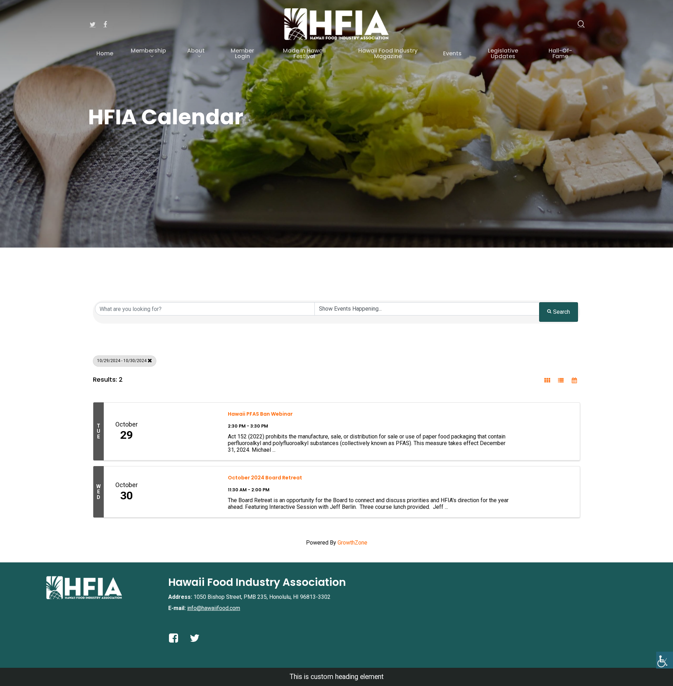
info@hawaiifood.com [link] (213, 608)
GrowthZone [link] (352, 542)
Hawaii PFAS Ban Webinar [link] (260, 413)
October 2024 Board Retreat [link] (265, 477)
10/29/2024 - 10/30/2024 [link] (122, 360)
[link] (664, 660)
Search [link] (561, 312)
